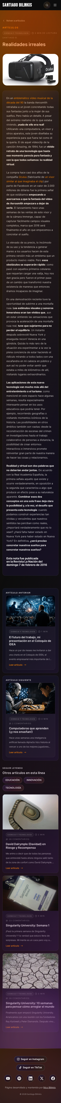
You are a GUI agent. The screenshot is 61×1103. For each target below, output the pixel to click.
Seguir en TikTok (32, 1067)
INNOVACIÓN (34, 780)
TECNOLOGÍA (13, 787)
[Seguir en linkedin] (30, 1078)
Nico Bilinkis (49, 1087)
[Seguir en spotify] (19, 1078)
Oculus (23, 176)
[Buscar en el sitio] (46, 5)
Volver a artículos (15, 20)
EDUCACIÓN (12, 780)
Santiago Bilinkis (17, 5)
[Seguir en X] (42, 1078)
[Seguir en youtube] (8, 1078)
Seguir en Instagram (32, 1059)
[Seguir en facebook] (53, 1078)
